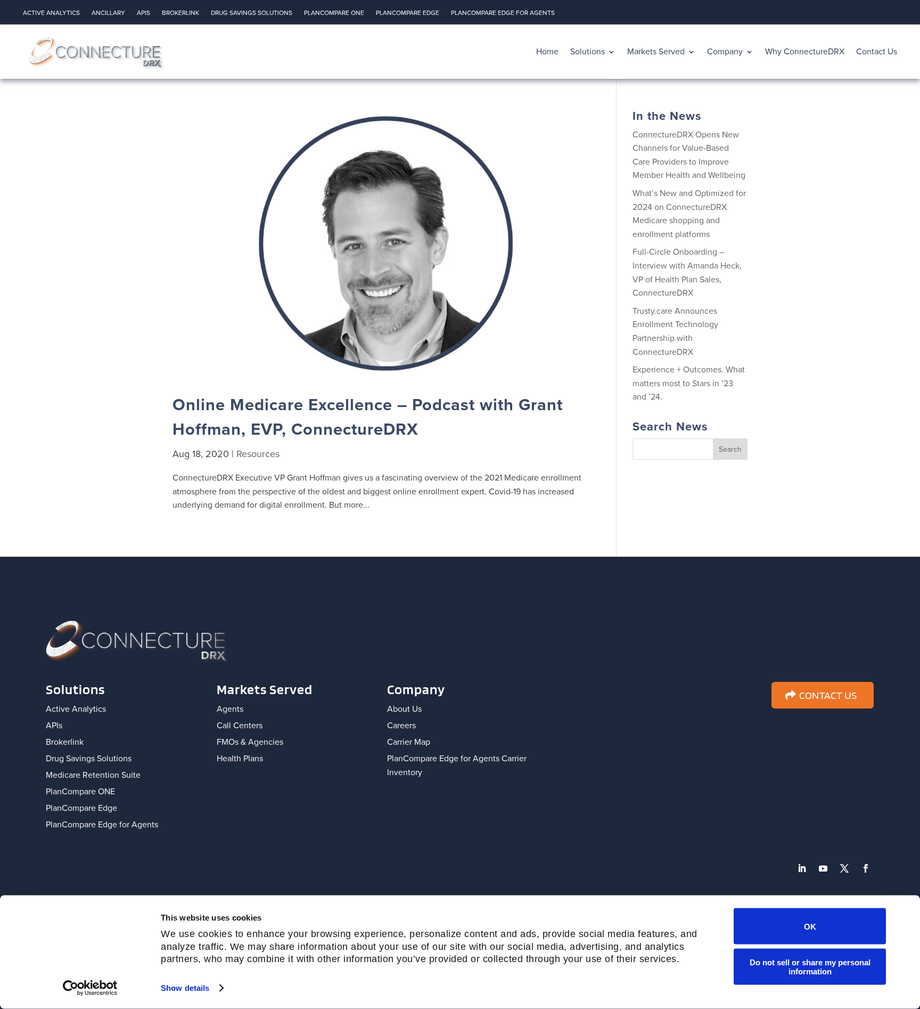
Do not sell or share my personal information (810, 966)
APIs (143, 14)
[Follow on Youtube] (823, 868)
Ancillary (108, 14)
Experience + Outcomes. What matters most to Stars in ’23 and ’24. (688, 383)
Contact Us (876, 51)
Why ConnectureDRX (804, 51)
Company (725, 51)
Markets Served (656, 51)
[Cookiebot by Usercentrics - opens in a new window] (90, 988)
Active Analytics (51, 14)
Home (547, 51)
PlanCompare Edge (407, 14)
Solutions (587, 51)
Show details (185, 987)
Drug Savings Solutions (251, 14)
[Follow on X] (844, 868)
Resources (258, 454)
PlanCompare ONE (334, 14)
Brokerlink (180, 14)
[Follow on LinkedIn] (801, 868)
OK (810, 926)
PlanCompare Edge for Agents (503, 14)
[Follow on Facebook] (865, 868)
